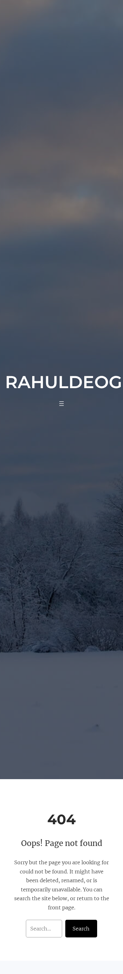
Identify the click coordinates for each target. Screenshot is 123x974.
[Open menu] (61, 403)
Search (81, 928)
